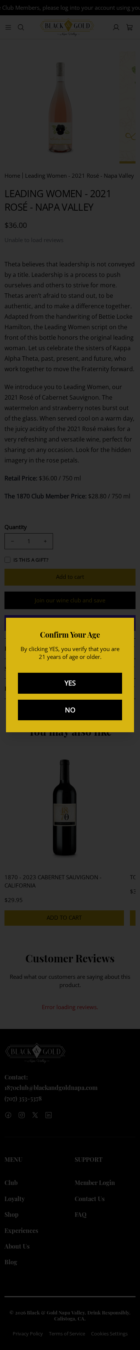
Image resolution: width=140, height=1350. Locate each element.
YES (70, 683)
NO (70, 710)
